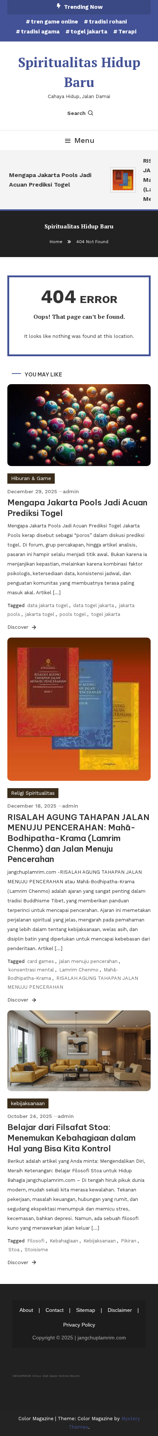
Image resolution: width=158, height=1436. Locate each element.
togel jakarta (89, 31)
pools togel (73, 614)
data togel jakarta (93, 605)
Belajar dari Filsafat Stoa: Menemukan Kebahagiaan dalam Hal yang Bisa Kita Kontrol (71, 1137)
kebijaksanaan (28, 1103)
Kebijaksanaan (99, 1241)
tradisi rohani (108, 21)
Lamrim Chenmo (78, 970)
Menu (84, 140)
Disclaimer (120, 1310)
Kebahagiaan (64, 1241)
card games (40, 961)
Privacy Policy (79, 1325)
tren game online (54, 21)
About (26, 1310)
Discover (18, 627)
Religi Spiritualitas (33, 793)
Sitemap (85, 1310)
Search (76, 113)
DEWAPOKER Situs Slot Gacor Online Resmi (46, 1376)
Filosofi (35, 1241)
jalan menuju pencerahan (88, 961)
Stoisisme (36, 1249)
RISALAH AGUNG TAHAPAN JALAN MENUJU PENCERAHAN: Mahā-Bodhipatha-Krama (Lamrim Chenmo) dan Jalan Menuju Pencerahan (78, 838)
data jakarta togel (47, 605)
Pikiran (128, 1241)
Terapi (127, 31)
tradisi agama (40, 31)
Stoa (13, 1249)
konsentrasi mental (31, 970)
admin (71, 491)
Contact (55, 1310)
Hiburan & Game (31, 478)
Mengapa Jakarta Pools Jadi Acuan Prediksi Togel (48, 180)
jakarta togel (39, 614)
